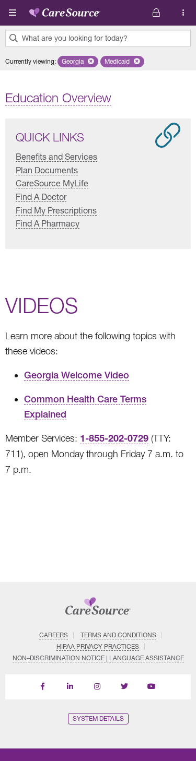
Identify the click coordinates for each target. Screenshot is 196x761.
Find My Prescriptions (56, 210)
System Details (98, 718)
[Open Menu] (12, 12)
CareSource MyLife (52, 183)
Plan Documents (47, 170)
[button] (77, 61)
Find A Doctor (41, 196)
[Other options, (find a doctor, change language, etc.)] (156, 13)
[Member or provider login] (183, 13)
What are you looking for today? (75, 38)
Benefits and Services (56, 156)
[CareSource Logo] (64, 10)
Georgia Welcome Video (76, 375)
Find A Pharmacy (47, 223)
